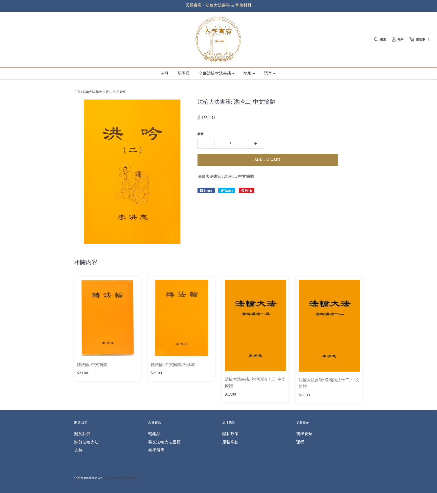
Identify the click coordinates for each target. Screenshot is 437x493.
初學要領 (304, 434)
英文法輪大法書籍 (164, 442)
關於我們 (82, 434)
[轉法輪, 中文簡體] (107, 318)
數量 (201, 134)
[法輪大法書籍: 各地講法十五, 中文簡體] (255, 325)
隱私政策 (230, 434)
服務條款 (230, 442)
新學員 (184, 73)
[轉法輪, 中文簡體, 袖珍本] (181, 318)
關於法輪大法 (86, 442)
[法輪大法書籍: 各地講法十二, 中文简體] (329, 326)
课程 (300, 442)
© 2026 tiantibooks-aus (88, 478)
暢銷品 (154, 434)
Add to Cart (267, 159)
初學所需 (156, 450)
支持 (78, 450)
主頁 (164, 73)
